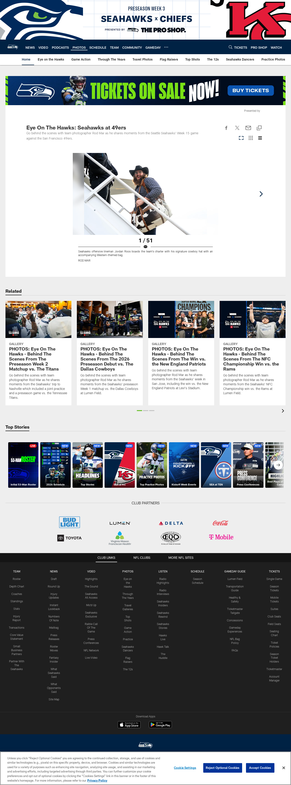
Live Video (91, 657)
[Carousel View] (241, 138)
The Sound (91, 586)
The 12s (128, 669)
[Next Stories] (278, 465)
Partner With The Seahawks (16, 665)
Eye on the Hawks (128, 582)
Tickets (274, 571)
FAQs (235, 650)
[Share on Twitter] (237, 130)
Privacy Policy (97, 780)
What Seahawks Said (54, 672)
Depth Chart (16, 586)
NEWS (54, 571)
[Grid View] (251, 138)
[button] (139, 410)
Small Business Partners (16, 650)
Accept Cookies (260, 768)
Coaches (16, 593)
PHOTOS (127, 571)
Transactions (16, 627)
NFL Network (91, 650)
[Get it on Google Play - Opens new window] (160, 726)
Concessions (235, 620)
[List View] (260, 138)
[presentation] (284, 411)
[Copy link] (259, 128)
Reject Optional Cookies (223, 768)
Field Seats (274, 623)
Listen (162, 571)
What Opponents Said (54, 687)
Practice (128, 639)
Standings (16, 601)
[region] (145, 768)
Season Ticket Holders (274, 657)
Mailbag (54, 627)
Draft (54, 578)
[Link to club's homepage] (12, 46)
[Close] (284, 768)
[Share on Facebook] (226, 130)
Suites (274, 608)
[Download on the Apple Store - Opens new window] (129, 725)
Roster (17, 578)
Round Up (54, 586)
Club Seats (274, 616)
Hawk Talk (163, 646)
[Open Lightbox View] (145, 210)
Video (91, 571)
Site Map (54, 699)
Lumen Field (235, 578)
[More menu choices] (166, 47)
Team (16, 571)
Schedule (197, 571)
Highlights (91, 578)
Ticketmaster (274, 669)
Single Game (274, 578)
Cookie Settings (185, 768)
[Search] (230, 47)
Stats (16, 608)
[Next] (261, 194)
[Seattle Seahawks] (145, 746)
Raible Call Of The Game (91, 627)
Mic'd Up (91, 605)
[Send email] (248, 130)
